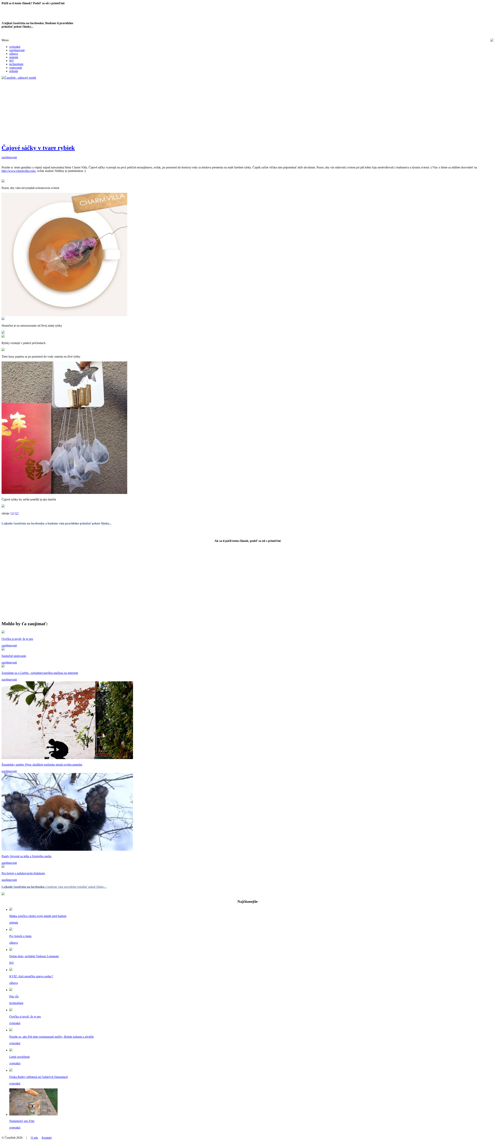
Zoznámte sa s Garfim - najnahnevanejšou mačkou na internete (40, 673)
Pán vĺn (14, 996)
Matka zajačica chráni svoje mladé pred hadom (37, 916)
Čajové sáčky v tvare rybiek (38, 147)
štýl (11, 60)
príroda (13, 71)
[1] (12, 513)
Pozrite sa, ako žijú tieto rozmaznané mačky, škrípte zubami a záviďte (51, 1036)
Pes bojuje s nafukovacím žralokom (23, 873)
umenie (13, 57)
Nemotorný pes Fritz (21, 1121)
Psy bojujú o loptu (20, 936)
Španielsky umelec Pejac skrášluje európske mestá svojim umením (42, 764)
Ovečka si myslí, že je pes (17, 639)
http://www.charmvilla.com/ (19, 171)
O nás (34, 1137)
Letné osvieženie (19, 1056)
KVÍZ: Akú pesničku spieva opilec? (31, 976)
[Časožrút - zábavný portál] (19, 77)
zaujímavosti (17, 50)
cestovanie (15, 67)
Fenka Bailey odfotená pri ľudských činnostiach (38, 1077)
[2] (16, 513)
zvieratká (14, 46)
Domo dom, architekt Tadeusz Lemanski (34, 956)
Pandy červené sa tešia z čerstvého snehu (26, 856)
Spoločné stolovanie (14, 656)
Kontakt (47, 1137)
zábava (13, 53)
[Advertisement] (118, 113)
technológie (16, 64)
